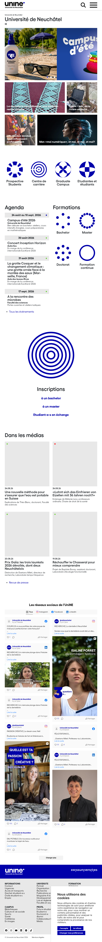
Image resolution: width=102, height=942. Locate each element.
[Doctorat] (63, 254)
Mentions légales (38, 937)
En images (10, 921)
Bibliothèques (11, 909)
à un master (51, 406)
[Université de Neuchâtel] (15, 5)
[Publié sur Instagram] (93, 621)
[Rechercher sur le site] (83, 5)
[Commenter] (12, 637)
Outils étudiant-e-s (13, 895)
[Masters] (87, 222)
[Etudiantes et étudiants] (87, 170)
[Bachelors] (63, 222)
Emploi (8, 898)
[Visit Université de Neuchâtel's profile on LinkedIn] (9, 647)
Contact (9, 886)
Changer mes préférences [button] (71, 933)
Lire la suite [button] (11, 633)
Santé (7, 916)
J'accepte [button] (64, 928)
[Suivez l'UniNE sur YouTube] (16, 930)
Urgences (9, 888)
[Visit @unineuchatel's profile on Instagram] (56, 621)
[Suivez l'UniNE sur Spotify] (26, 930)
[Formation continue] (87, 254)
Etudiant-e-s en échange (51, 415)
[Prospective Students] (15, 170)
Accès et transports (14, 891)
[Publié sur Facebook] (46, 621)
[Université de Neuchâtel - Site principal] (15, 871)
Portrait (40, 886)
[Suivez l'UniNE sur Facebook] (6, 930)
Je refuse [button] (77, 928)
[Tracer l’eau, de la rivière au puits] (82, 97)
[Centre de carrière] (39, 170)
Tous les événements (21, 311)
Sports (8, 914)
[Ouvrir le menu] (93, 5)
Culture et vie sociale (15, 911)
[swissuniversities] (84, 870)
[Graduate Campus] (63, 170)
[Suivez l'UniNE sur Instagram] (11, 930)
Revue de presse (18, 582)
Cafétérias (10, 919)
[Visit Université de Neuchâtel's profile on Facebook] (9, 621)
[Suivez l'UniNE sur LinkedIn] (21, 930)
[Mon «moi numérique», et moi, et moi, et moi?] (67, 130)
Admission (73, 886)
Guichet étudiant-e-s (15, 893)
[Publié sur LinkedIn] (46, 647)
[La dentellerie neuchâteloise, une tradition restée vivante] (35, 97)
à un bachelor (51, 398)
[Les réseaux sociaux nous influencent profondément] (20, 130)
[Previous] (12, 56)
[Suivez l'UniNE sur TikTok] (31, 930)
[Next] (90, 56)
